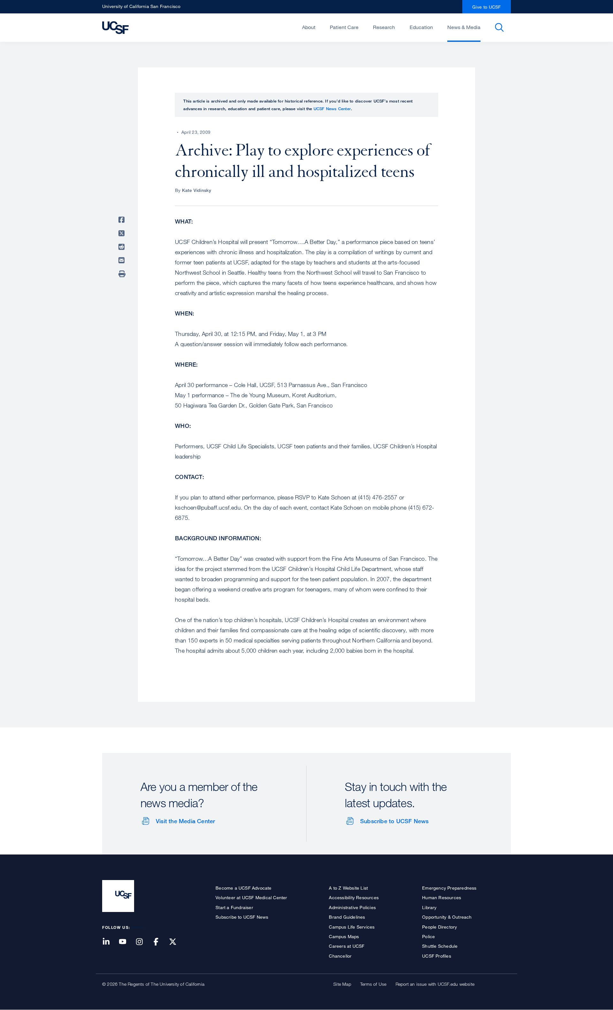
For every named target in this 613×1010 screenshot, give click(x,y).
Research (384, 27)
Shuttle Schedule (440, 946)
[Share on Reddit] (122, 246)
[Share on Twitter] (122, 233)
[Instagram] (143, 942)
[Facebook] (160, 942)
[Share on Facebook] (122, 219)
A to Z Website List (348, 888)
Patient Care (344, 27)
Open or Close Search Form (499, 27)
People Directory (439, 927)
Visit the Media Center (185, 820)
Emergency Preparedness (449, 888)
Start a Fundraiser (234, 907)
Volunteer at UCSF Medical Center (251, 897)
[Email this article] (122, 260)
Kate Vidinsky (196, 190)
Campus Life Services (352, 927)
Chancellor (340, 956)
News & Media (464, 27)
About (308, 27)
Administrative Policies (352, 907)
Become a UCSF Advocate (243, 888)
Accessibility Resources (354, 897)
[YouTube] (126, 942)
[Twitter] (176, 942)
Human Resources (441, 897)
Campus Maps (344, 936)
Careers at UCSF (346, 946)
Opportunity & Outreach (447, 917)
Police (428, 936)
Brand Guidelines (347, 917)
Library (429, 907)
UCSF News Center (332, 108)
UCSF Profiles (436, 956)
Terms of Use (373, 984)
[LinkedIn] (109, 942)
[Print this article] (122, 273)
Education (421, 27)
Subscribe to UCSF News (394, 820)
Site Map (342, 984)
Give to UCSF (486, 7)
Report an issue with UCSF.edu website (435, 984)
